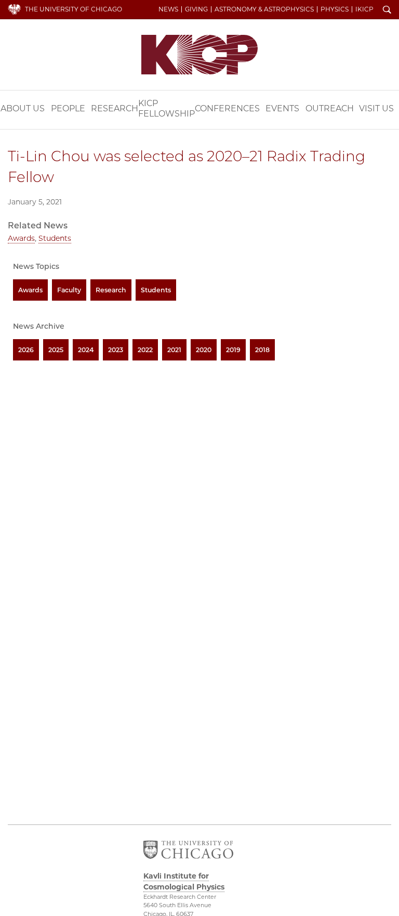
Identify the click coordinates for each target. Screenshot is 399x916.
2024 (86, 350)
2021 (174, 350)
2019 (233, 350)
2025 (55, 350)
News (168, 9)
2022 (145, 350)
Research (114, 108)
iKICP (364, 9)
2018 (262, 350)
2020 (203, 350)
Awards (21, 238)
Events (282, 108)
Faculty (69, 290)
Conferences (227, 108)
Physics (335, 9)
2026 (26, 350)
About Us (23, 108)
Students (54, 238)
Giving (196, 9)
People (68, 108)
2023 (115, 350)
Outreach (329, 108)
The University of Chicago (73, 9)
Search (387, 10)
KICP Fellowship (166, 108)
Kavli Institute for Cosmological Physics (199, 54)
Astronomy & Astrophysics (264, 9)
